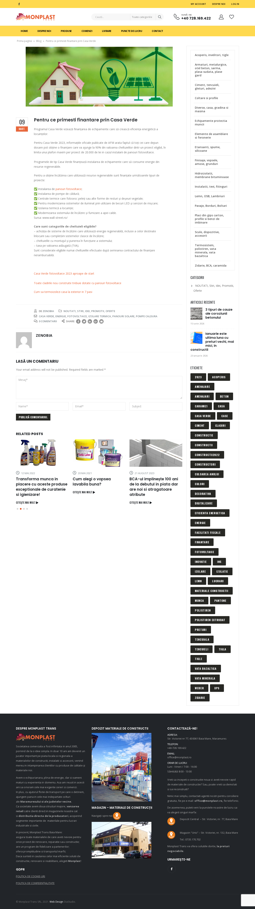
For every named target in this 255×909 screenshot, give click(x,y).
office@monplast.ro (179, 757)
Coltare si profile (206, 98)
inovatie (201, 561)
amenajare (202, 386)
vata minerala (205, 678)
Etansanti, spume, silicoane (207, 149)
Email (101, 321)
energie (60, 316)
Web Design (56, 901)
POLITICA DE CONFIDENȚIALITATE (35, 883)
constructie (204, 435)
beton (224, 396)
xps (217, 688)
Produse (66, 31)
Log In (235, 3)
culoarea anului (207, 474)
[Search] (160, 17)
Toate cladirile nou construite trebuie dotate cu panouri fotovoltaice (77, 283)
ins (219, 561)
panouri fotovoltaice (69, 189)
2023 (198, 377)
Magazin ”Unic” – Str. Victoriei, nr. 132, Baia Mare (209, 832)
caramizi (201, 406)
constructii (204, 445)
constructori (205, 464)
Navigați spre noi (102, 815)
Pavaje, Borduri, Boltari (211, 206)
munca (199, 600)
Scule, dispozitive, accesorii (207, 233)
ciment (200, 425)
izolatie (222, 571)
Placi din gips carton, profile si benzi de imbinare (209, 218)
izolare (200, 571)
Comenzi (86, 31)
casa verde (46, 316)
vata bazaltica (206, 668)
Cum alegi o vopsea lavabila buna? (92, 481)
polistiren (203, 610)
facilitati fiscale (208, 532)
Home (24, 31)
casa (221, 406)
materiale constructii (211, 591)
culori (200, 484)
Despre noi (219, 3)
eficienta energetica (210, 513)
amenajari (202, 396)
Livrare (106, 31)
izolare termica (99, 316)
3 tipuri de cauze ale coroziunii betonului (218, 313)
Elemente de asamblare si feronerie (211, 135)
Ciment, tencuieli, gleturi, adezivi (207, 86)
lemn (198, 581)
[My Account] (221, 17)
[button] (17, 509)
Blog (38, 41)
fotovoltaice (77, 316)
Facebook (78, 321)
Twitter (84, 321)
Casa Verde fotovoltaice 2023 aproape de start (64, 273)
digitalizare (204, 503)
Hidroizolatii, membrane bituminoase (212, 175)
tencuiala (202, 639)
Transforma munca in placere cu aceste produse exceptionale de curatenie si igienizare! (41, 486)
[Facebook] (19, 4)
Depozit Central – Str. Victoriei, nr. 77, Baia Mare (209, 819)
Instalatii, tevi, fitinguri (211, 186)
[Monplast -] (35, 16)
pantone (220, 600)
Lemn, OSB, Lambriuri (210, 196)
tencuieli (201, 649)
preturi (201, 629)
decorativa (203, 493)
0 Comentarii (48, 321)
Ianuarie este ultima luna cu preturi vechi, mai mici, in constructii (212, 341)
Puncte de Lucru (131, 31)
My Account (198, 3)
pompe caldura (146, 316)
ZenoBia (48, 311)
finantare (202, 542)
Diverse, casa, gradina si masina (211, 109)
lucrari (218, 581)
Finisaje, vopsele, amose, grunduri (206, 162)
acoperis (219, 377)
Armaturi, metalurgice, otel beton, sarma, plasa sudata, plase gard (211, 70)
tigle (198, 659)
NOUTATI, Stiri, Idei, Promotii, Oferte (89, 311)
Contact (157, 31)
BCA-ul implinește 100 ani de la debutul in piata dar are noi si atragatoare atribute (153, 486)
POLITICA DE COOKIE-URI (30, 876)
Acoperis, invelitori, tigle (212, 55)
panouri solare (123, 316)
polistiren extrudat (210, 620)
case (224, 416)
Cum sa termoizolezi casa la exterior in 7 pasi (63, 292)
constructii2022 (207, 455)
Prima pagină (24, 41)
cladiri (220, 425)
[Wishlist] (232, 17)
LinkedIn (90, 321)
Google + (95, 321)
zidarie (200, 697)
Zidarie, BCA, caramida (211, 265)
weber (199, 688)
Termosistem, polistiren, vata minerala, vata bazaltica (205, 250)
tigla (223, 649)
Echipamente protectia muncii (211, 122)
